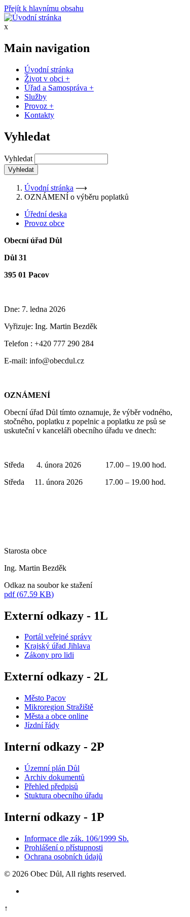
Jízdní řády (41, 725)
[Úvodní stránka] (32, 17)
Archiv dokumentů (54, 777)
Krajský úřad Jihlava (57, 645)
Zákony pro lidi (49, 655)
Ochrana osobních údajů (63, 856)
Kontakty (39, 115)
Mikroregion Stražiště (58, 707)
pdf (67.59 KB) (29, 594)
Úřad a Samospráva (59, 87)
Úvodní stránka (48, 69)
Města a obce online (56, 716)
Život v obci (47, 78)
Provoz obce (44, 223)
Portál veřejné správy (58, 636)
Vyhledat (18, 158)
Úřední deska (45, 214)
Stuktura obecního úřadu (63, 795)
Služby (35, 97)
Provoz (39, 106)
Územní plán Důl (52, 768)
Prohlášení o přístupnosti (63, 847)
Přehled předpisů (51, 786)
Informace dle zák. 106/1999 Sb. (76, 838)
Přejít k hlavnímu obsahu (44, 8)
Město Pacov (45, 698)
